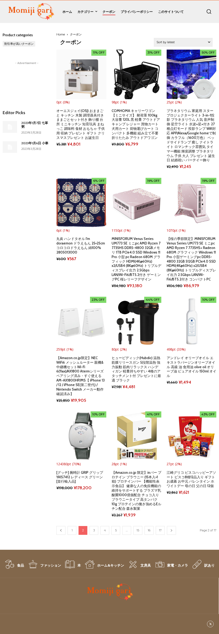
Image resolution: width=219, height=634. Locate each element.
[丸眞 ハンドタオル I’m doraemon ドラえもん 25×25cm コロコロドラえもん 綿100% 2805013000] (81, 202)
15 (137, 530)
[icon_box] (14, 567)
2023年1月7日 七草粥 (34, 125)
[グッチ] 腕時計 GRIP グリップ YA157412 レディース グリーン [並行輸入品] (79, 477)
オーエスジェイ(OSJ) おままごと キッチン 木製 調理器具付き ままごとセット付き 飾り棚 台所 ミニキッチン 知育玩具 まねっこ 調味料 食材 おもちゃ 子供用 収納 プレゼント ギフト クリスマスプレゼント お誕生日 (80, 124)
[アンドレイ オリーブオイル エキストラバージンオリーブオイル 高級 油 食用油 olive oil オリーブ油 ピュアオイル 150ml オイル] (191, 321)
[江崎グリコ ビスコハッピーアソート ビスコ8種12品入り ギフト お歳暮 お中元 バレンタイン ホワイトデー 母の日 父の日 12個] (191, 436)
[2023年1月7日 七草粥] (10, 127)
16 (149, 530)
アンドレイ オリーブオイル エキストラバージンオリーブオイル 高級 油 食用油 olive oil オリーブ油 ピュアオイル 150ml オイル (191, 367)
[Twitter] (210, 624)
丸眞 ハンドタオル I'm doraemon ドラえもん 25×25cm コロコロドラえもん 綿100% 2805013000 (80, 245)
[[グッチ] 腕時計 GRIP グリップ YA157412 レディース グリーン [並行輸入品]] (81, 436)
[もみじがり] (30, 11)
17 (160, 530)
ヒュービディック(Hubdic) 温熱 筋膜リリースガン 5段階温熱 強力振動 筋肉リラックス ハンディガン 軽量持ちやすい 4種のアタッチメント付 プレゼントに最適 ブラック (136, 369)
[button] (208, 11)
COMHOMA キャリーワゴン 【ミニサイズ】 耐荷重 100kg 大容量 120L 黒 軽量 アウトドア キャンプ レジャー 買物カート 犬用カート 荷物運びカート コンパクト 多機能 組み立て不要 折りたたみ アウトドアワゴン (136, 124)
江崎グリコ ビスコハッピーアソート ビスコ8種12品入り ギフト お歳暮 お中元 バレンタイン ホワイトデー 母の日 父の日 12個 (191, 479)
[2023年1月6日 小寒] (10, 147)
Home (60, 34)
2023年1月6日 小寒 (34, 143)
